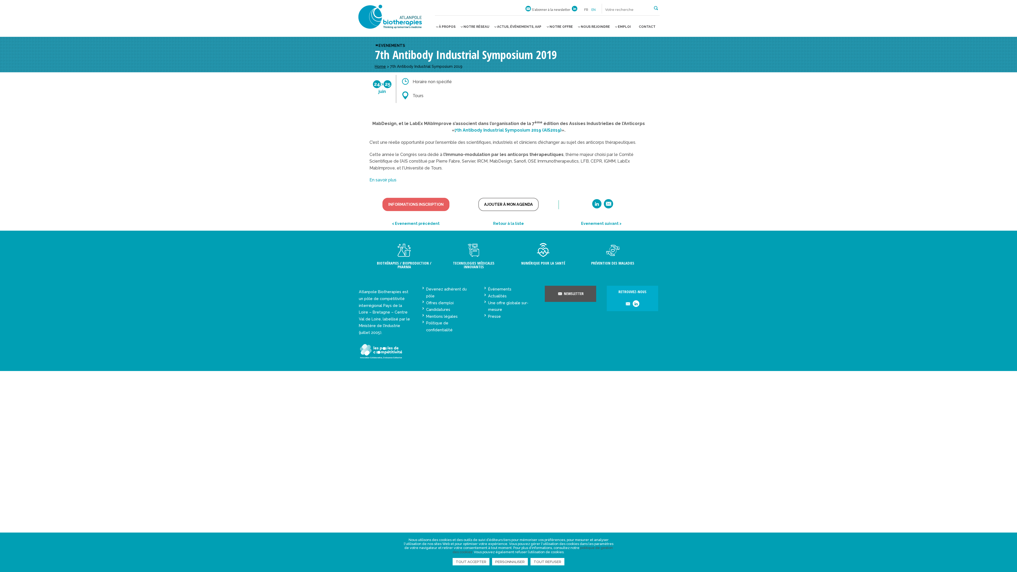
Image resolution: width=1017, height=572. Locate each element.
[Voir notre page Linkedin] (574, 10)
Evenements (391, 45)
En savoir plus (382, 179)
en (593, 10)
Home (380, 66)
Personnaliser (510, 562)
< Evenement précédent (416, 223)
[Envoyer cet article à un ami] (608, 205)
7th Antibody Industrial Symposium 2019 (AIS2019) (508, 130)
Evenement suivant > (601, 223)
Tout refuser (547, 562)
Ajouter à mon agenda (508, 204)
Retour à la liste (508, 223)
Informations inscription (416, 204)
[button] (656, 8)
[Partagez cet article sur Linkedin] (596, 205)
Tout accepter (471, 562)
